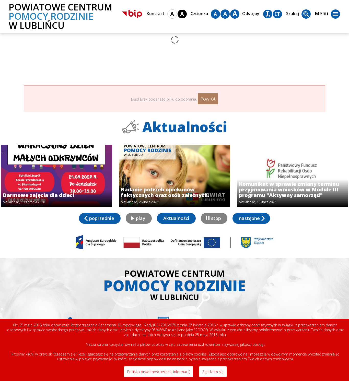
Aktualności (176, 218)
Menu (321, 13)
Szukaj (292, 13)
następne (249, 218)
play (140, 218)
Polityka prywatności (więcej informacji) (158, 371)
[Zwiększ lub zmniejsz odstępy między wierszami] (277, 14)
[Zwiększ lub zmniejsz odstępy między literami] (267, 14)
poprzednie (101, 218)
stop (216, 218)
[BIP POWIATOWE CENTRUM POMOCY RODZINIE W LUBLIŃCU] (132, 14)
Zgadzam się (213, 371)
